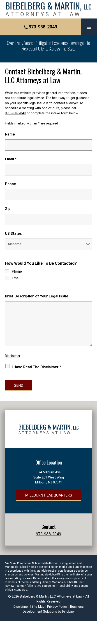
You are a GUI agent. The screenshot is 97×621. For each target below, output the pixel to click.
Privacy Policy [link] (57, 607)
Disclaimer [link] (21, 607)
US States (13, 233)
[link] (48, 9)
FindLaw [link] (68, 612)
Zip (7, 209)
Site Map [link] (38, 607)
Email (10, 159)
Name (10, 134)
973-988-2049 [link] (43, 27)
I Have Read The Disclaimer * (36, 367)
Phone (10, 184)
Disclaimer (12, 356)
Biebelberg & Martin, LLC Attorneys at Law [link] (51, 596)
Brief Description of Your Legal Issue (36, 296)
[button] (88, 27)
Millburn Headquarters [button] (48, 495)
